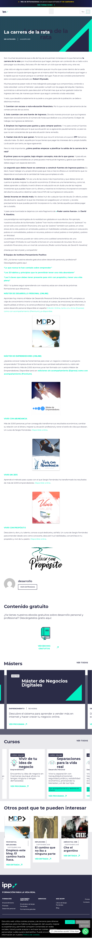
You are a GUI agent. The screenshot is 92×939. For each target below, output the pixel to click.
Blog (57, 908)
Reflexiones (11, 845)
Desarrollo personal (8, 908)
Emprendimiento (8, 903)
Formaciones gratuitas (27, 909)
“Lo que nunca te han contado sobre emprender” (28, 268)
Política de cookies (31, 935)
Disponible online (40, 430)
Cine (75, 842)
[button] (51, 11)
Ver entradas (27, 587)
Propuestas (11, 842)
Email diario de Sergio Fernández (27, 905)
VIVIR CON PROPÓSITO (15, 528)
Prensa (87, 899)
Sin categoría (9, 39)
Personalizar (83, 922)
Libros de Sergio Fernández (61, 904)
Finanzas (5, 905)
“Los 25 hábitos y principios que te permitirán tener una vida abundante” (39, 272)
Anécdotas (68, 842)
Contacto (86, 902)
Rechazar (84, 926)
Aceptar (70, 922)
